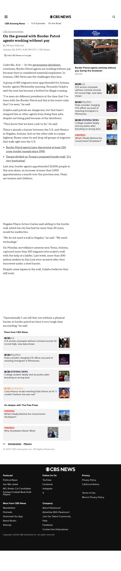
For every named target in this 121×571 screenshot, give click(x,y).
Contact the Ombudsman (55, 529)
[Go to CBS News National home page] (60, 16)
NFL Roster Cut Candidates (17, 488)
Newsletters (9, 508)
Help (44, 521)
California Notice (90, 484)
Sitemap (7, 525)
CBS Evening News (15, 23)
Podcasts (7, 512)
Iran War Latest (10, 484)
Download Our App (13, 516)
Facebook (47, 484)
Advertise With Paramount (55, 512)
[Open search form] (113, 16)
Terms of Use (88, 493)
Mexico (28, 443)
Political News (10, 480)
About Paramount (51, 508)
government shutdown (46, 65)
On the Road (54, 23)
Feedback (47, 525)
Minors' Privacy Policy (93, 497)
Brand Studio (9, 521)
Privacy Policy (89, 480)
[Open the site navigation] (23, 16)
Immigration (14, 443)
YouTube (46, 480)
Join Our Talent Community (56, 516)
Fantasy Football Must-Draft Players (17, 493)
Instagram (47, 488)
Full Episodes (38, 23)
